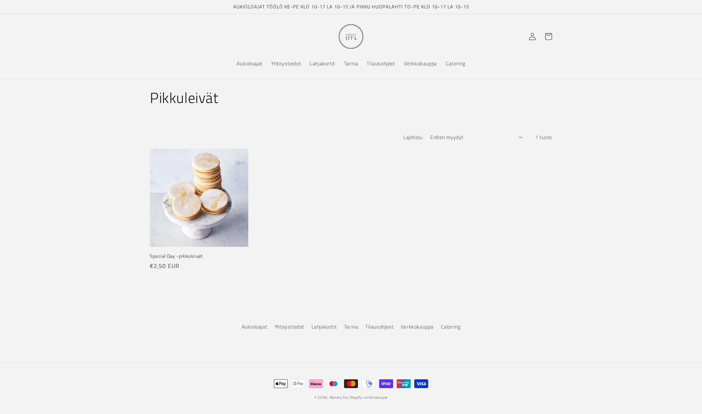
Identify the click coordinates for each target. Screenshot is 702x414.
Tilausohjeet (379, 326)
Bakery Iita (339, 397)
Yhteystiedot (289, 326)
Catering (451, 326)
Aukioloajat (255, 326)
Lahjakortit (324, 326)
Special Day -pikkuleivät (176, 256)
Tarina (351, 326)
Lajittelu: (413, 137)
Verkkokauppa (417, 326)
